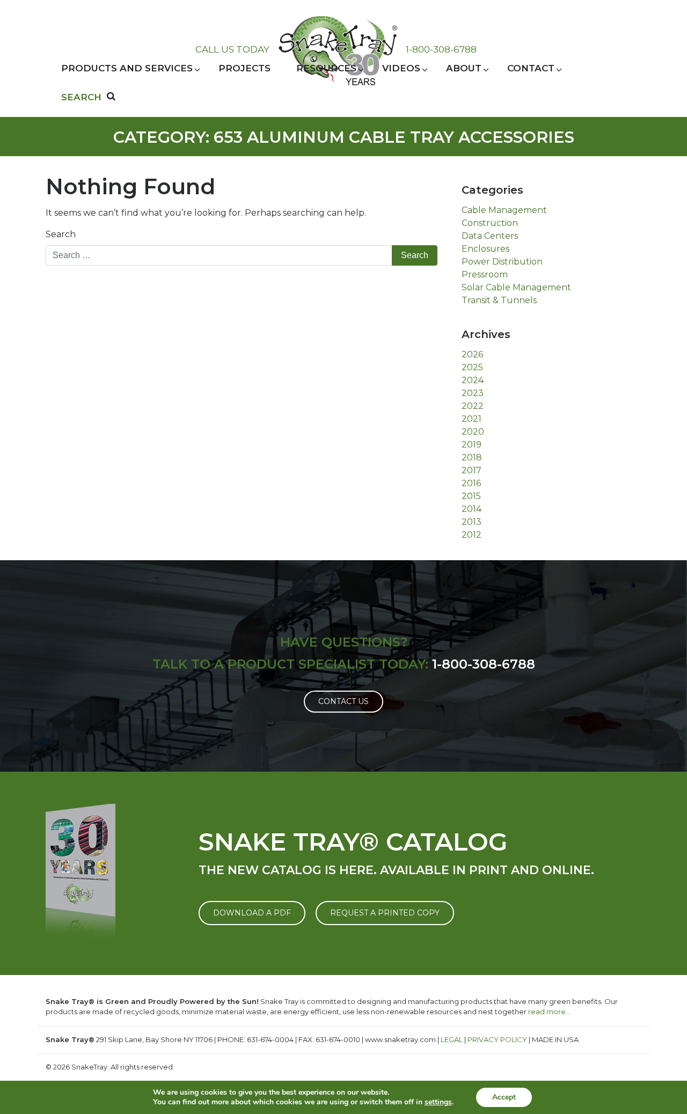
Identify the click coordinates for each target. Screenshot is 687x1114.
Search (61, 234)
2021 (471, 419)
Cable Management (504, 210)
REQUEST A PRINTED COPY (385, 913)
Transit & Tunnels (499, 300)
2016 (471, 483)
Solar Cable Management (516, 287)
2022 (473, 406)
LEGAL (452, 1039)
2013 (471, 522)
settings (438, 1102)
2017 (471, 470)
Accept (504, 1097)
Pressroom (485, 274)
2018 (472, 457)
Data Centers (490, 236)
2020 (473, 432)
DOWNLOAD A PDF (252, 913)
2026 (472, 354)
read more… (549, 1011)
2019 (471, 444)
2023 (473, 393)
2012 (471, 535)
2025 (472, 367)
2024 (473, 380)
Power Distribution (502, 261)
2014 (471, 509)
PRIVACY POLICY (497, 1039)
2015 (471, 496)
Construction (490, 223)
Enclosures (485, 249)
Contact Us (343, 701)
